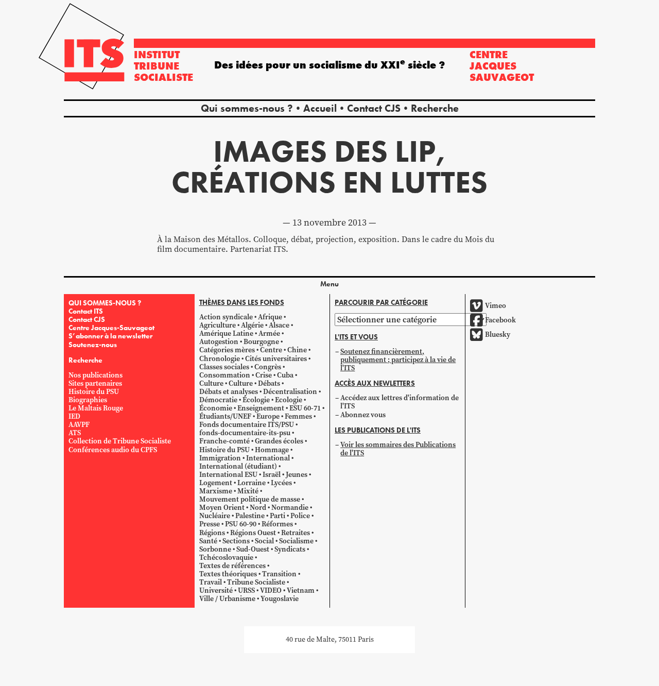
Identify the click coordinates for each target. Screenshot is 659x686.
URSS (246, 590)
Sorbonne (215, 549)
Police (300, 516)
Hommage (272, 450)
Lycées (281, 483)
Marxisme (215, 491)
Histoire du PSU (93, 392)
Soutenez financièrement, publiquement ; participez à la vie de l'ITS (398, 360)
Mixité (247, 491)
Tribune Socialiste (256, 582)
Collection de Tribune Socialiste (119, 441)
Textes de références (232, 566)
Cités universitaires (276, 359)
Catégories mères (227, 350)
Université (216, 590)
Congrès (267, 367)
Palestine (250, 516)
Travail (210, 582)
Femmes (298, 416)
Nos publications (95, 375)
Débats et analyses (228, 392)
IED (74, 416)
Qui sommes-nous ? (247, 108)
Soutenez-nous (92, 344)
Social (264, 541)
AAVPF (79, 425)
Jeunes (296, 474)
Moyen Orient (222, 507)
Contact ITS (85, 311)
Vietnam (301, 590)
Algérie (252, 325)
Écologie (256, 400)
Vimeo (495, 306)
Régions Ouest (253, 533)
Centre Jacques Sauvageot (502, 66)
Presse (209, 524)
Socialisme (296, 541)
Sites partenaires (95, 383)
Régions (212, 533)
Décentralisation (290, 392)
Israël (272, 474)
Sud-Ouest (252, 549)
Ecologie (288, 400)
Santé (208, 541)
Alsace (279, 325)
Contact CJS (374, 108)
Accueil (320, 108)
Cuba (285, 375)
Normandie (289, 507)
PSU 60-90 (240, 524)
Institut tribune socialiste (163, 66)
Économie (215, 408)
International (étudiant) (238, 466)
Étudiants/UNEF (225, 416)
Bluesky (497, 334)
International (268, 458)
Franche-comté (224, 441)
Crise (263, 375)
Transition (279, 574)
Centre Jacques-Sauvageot (111, 327)
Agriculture (217, 325)
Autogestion (218, 342)
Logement (215, 483)
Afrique (270, 317)
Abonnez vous (363, 415)
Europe (268, 416)
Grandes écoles (279, 441)
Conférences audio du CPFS (112, 450)
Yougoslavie (280, 599)
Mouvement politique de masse (249, 499)
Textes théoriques (228, 574)
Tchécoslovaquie (226, 557)
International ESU (228, 474)
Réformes (277, 524)
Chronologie (219, 359)
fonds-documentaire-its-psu (244, 433)
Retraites (295, 533)
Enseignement (260, 408)
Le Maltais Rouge (95, 408)
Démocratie (218, 400)
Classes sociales (224, 367)
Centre (271, 350)
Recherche (435, 108)
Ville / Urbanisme (227, 599)
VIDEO (271, 590)
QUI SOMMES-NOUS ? (104, 302)
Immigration (220, 458)
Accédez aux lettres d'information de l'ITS (399, 402)
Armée (269, 333)
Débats (269, 383)
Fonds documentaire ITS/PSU (246, 425)
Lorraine (251, 483)
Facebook (500, 320)
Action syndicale (226, 317)
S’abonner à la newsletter (110, 335)
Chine (297, 350)
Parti (277, 516)
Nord (258, 507)
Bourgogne (261, 342)
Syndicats (289, 549)
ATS (74, 433)
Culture (211, 383)
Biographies (87, 400)
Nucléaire (214, 516)
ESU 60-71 (305, 408)
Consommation (224, 375)
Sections (236, 541)
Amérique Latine (226, 333)
